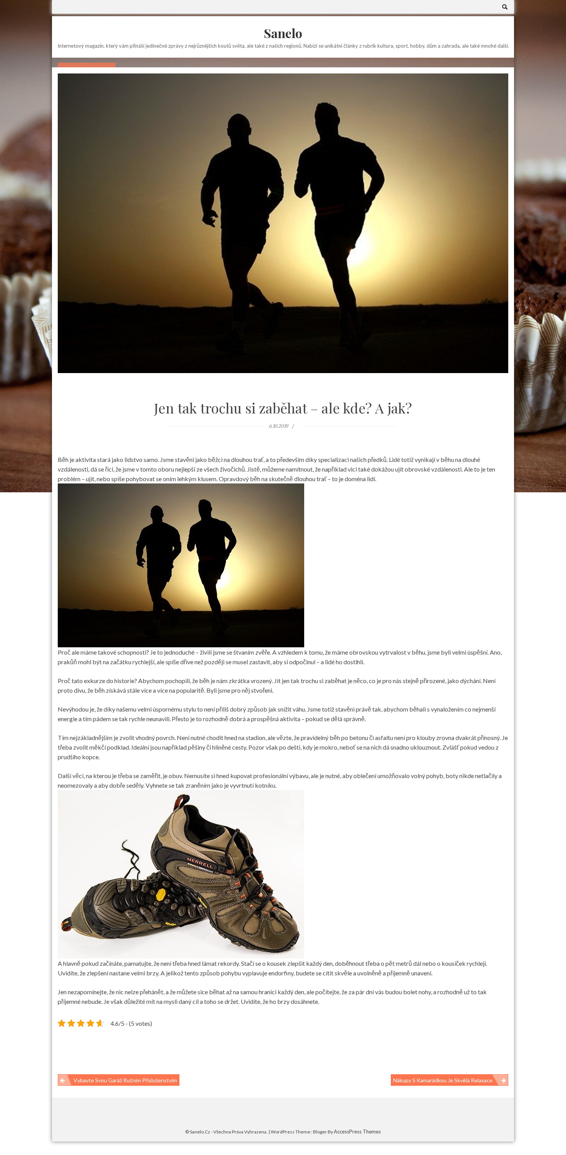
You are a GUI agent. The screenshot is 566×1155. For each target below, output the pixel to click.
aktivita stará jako (99, 459)
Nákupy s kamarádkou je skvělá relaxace (442, 1080)
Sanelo (283, 33)
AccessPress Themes (357, 1131)
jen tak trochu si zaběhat (314, 680)
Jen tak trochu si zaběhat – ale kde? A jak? (283, 407)
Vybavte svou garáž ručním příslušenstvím (125, 1080)
